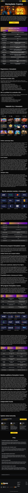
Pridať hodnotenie (23, 419)
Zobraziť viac (14, 432)
